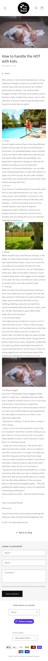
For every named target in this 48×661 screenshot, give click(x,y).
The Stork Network (20, 656)
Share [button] (7, 73)
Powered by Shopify (33, 656)
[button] (5, 8)
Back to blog (25, 532)
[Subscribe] (37, 612)
